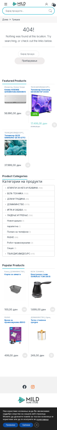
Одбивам (26, 425)
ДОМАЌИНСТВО (15, 204)
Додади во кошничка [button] (52, 125)
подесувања (42, 419)
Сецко (10, 248)
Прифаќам (10, 425)
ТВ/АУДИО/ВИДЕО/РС (40, 87)
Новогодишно (14, 220)
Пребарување (50, 10)
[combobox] (24, 10)
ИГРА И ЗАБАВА (15, 209)
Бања (6, 271)
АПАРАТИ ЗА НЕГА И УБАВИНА (22, 187)
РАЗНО (10, 237)
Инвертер (8, 87)
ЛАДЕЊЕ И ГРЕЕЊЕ (17, 215)
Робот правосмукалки (18, 242)
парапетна (12, 226)
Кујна (48, 317)
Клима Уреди (19, 87)
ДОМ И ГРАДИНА (16, 199)
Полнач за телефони (17, 231)
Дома (5, 19)
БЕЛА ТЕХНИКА (15, 193)
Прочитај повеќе (26, 113)
